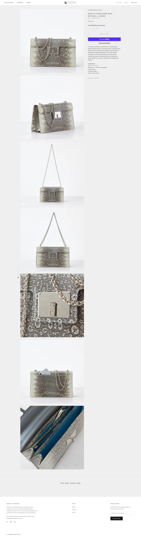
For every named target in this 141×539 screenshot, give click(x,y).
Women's (20, 2)
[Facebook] (93, 78)
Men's (29, 2)
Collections (8, 2)
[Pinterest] (97, 78)
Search (126, 2)
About (73, 507)
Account (119, 2)
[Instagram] (14, 522)
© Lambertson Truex (14, 534)
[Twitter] (95, 78)
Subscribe (116, 518)
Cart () (134, 2)
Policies (74, 509)
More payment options (104, 43)
